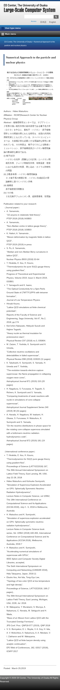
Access (33, 21)
